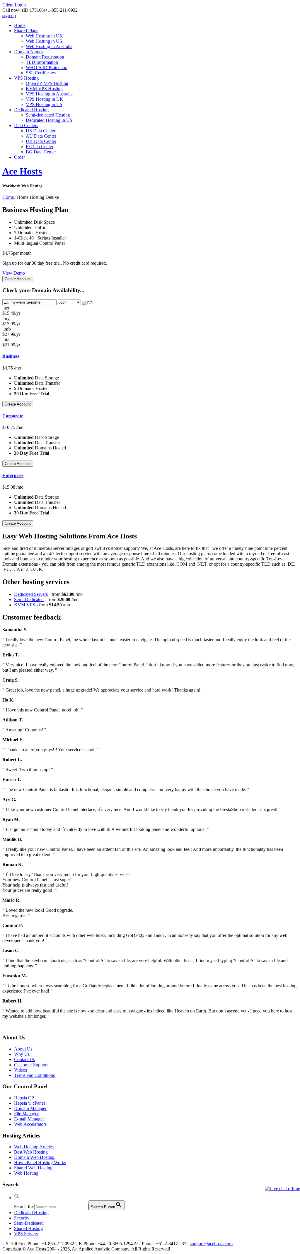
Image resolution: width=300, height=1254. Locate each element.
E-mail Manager (29, 1118)
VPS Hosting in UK (44, 99)
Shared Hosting (28, 1228)
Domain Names (28, 51)
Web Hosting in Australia (49, 46)
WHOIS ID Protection (46, 67)
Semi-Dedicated (29, 599)
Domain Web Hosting (34, 1157)
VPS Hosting (26, 78)
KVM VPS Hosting (44, 88)
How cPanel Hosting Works (40, 1162)
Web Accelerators (30, 1124)
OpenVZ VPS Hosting (47, 83)
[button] (17, 1197)
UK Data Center (41, 141)
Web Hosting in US (44, 41)
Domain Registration (45, 56)
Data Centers (26, 125)
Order (19, 157)
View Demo (13, 273)
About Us (23, 1048)
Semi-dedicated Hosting (48, 114)
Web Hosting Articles (34, 1146)
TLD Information (42, 62)
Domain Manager (30, 1108)
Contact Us (24, 1059)
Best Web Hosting (31, 1151)
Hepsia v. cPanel (29, 1103)
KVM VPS (24, 604)
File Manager (26, 1113)
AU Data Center (41, 136)
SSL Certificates (41, 72)
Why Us (22, 1054)
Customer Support (31, 1064)
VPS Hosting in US (44, 104)
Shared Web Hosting (33, 1167)
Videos (20, 1069)
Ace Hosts (22, 171)
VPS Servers (26, 1233)
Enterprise (12, 475)
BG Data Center (41, 151)
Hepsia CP (24, 1097)
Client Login (14, 4)
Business (10, 356)
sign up (9, 15)
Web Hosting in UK (44, 35)
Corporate (12, 415)
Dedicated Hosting (31, 109)
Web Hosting (26, 1173)
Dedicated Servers (31, 594)
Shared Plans (26, 30)
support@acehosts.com (211, 1243)
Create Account (18, 279)
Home (19, 25)
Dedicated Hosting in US (49, 120)
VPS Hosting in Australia (49, 93)
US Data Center (40, 130)
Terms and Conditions (34, 1075)
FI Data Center (39, 146)
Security (21, 1217)
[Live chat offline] (282, 1188)
